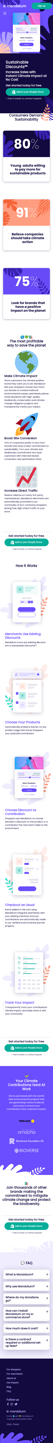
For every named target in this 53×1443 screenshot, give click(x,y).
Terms (9, 1424)
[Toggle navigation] (5, 13)
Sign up (42, 5)
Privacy (16, 1424)
